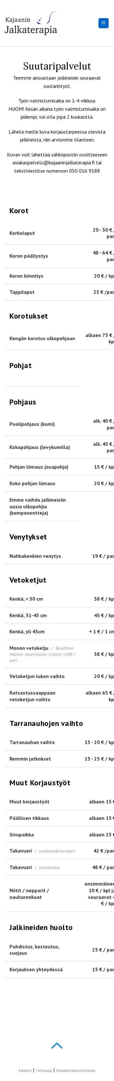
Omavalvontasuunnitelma (75, 1070)
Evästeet (25, 1070)
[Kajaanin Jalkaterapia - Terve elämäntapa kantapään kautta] (31, 23)
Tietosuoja (43, 1070)
